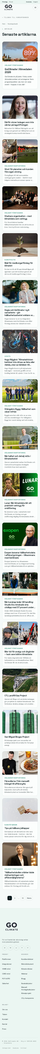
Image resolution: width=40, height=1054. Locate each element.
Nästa (29, 898)
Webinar (24, 974)
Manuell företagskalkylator (28, 988)
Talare (4, 1014)
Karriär (4, 1024)
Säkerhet (5, 983)
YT (27, 948)
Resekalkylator (26, 983)
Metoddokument (27, 964)
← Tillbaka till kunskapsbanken (15, 17)
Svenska (29, 2)
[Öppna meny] (35, 7)
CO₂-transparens (27, 998)
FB (10, 948)
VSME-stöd (6, 969)
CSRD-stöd (6, 974)
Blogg (23, 978)
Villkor (24, 1048)
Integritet (6, 1048)
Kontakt (5, 1019)
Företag (4, 2)
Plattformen (6, 959)
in (16, 948)
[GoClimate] (8, 7)
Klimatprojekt (26, 993)
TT (22, 948)
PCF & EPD (6, 978)
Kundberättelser (27, 959)
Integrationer (7, 964)
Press (4, 1029)
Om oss (5, 1009)
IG (4, 948)
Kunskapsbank (13, 24)
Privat (11, 2)
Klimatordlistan (26, 969)
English (35, 2)
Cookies (16, 1048)
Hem (3, 24)
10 (23, 898)
